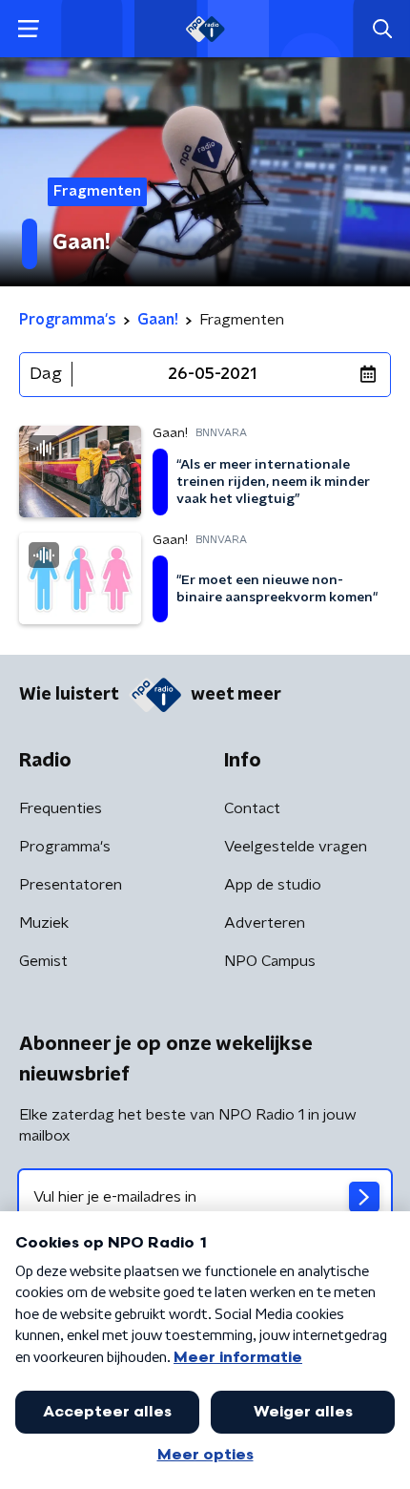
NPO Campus (270, 961)
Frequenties (60, 808)
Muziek (44, 923)
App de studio (272, 884)
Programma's (65, 846)
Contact (252, 808)
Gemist (43, 961)
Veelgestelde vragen (295, 846)
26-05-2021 (212, 374)
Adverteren (264, 923)
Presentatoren (70, 884)
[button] (28, 29)
